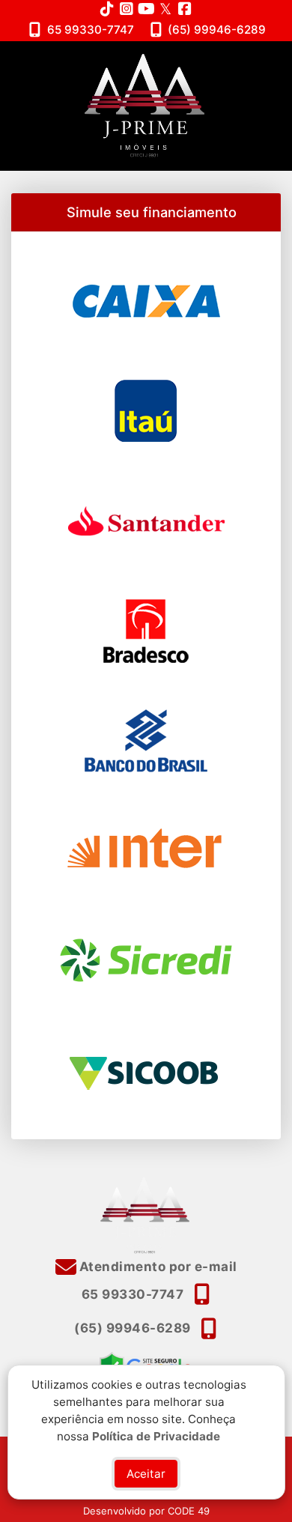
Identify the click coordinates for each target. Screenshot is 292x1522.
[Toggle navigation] (250, 60)
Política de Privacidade (156, 1435)
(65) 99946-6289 (217, 29)
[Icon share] (107, 8)
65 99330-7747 (90, 29)
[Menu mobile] (146, 105)
